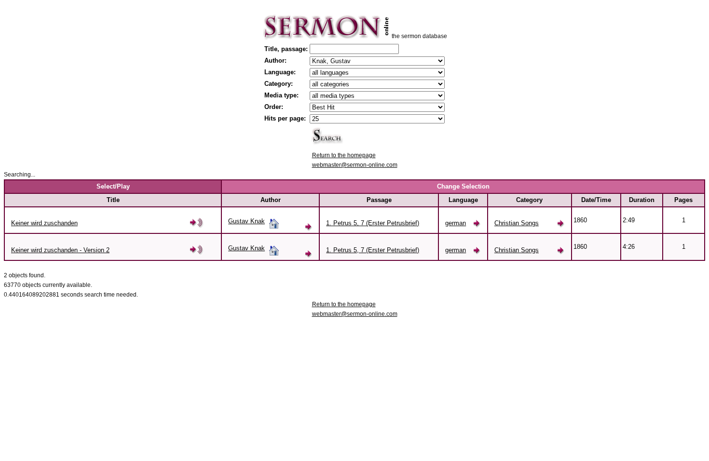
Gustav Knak (246, 221)
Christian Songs (516, 223)
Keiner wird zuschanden (44, 223)
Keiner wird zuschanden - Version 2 (60, 250)
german (455, 223)
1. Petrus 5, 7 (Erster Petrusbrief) (372, 223)
